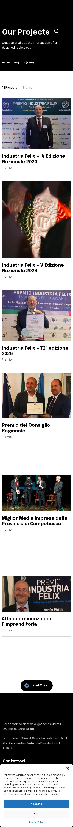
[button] (67, 768)
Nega (36, 813)
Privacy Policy (36, 822)
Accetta (36, 804)
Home (6, 63)
